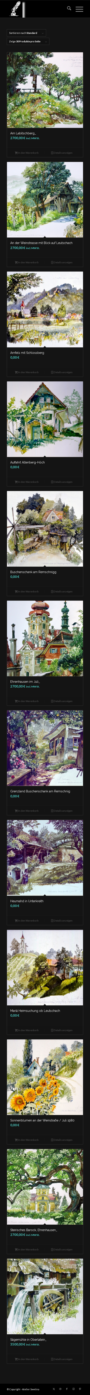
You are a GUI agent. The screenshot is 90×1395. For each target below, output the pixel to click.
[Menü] (77, 9)
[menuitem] (67, 9)
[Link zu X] (53, 1389)
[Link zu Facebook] (67, 1389)
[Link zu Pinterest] (80, 1389)
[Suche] (67, 9)
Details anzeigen (63, 152)
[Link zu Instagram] (73, 1389)
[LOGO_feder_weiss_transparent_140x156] (37, 9)
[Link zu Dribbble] (60, 1389)
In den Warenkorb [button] (28, 152)
